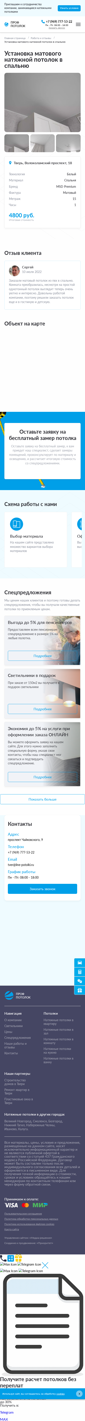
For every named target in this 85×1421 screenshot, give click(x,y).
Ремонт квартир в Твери (16, 1091)
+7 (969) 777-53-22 (21, 852)
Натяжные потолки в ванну (58, 1060)
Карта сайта (11, 1229)
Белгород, (55, 1121)
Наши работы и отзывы (15, 1045)
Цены (8, 1032)
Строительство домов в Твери (15, 1082)
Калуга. (23, 1129)
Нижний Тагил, (14, 1125)
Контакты (11, 1053)
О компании (13, 1020)
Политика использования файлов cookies (29, 1224)
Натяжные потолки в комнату (58, 1041)
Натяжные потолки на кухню (57, 1050)
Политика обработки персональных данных (31, 1218)
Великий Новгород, (18, 1121)
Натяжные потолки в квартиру (58, 1022)
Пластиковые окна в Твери (18, 1101)
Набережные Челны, (40, 1125)
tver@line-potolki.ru (21, 865)
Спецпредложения (17, 1037)
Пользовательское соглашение (23, 1213)
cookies (60, 1393)
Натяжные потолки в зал (58, 1031)
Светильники (13, 1026)
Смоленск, (40, 1121)
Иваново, (10, 1129)
